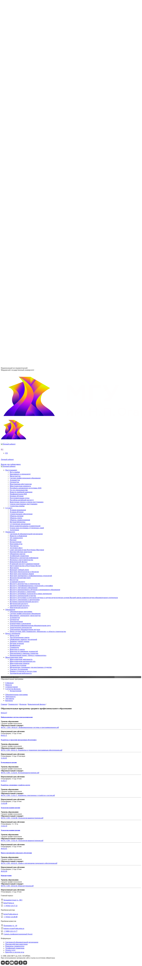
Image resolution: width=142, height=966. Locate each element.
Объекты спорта (16, 274)
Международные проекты (19, 251)
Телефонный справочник (19, 98)
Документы (14, 88)
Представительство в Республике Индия (25, 175)
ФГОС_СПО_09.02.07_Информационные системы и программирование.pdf (30, 727)
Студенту (8, 264)
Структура (14, 84)
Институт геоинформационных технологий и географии (31, 133)
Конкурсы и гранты (17, 237)
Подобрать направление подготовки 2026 (25, 306)
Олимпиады (14, 235)
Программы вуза (16, 86)
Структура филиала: (13, 689)
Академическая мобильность (21, 261)
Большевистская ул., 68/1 (10, 330)
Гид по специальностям (19, 308)
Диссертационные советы (19, 225)
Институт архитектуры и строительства (25, 131)
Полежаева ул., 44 (7, 345)
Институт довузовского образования (23, 135)
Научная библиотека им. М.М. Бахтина (24, 195)
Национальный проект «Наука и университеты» (28, 243)
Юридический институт (19, 155)
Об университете (16, 82)
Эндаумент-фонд (16, 90)
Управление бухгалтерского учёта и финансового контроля (32, 189)
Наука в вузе (14, 223)
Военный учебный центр (19, 159)
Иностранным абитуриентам (21, 302)
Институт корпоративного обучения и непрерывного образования (35, 137)
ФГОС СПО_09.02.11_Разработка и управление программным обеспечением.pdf (31, 750)
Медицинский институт (19, 151)
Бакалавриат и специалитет (20, 292)
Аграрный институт (17, 129)
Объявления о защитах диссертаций (23, 227)
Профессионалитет (12, 112)
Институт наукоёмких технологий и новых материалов (31, 141)
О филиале (9, 683)
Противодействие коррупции (21, 94)
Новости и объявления (18, 80)
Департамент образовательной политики (25, 181)
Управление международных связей (23, 185)
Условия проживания (18, 266)
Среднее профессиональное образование (25, 201)
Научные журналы (17, 231)
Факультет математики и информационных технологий (31, 165)
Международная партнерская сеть (22, 249)
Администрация (11, 687)
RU (2, 70)
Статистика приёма (17, 324)
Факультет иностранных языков (22, 163)
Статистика (14, 120)
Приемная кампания (17, 118)
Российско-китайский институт (22, 318)
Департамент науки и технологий (22, 191)
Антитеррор (14, 286)
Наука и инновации (12, 221)
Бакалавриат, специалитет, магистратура (25, 203)
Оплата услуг (10, 950)
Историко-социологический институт (24, 149)
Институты (9, 127)
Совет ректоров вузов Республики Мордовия (27, 92)
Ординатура (14, 207)
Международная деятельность (21, 248)
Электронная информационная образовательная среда (30, 213)
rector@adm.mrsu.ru (11, 914)
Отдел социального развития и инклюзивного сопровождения (33, 187)
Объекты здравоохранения (20, 276)
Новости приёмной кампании (21, 310)
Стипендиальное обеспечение (21, 270)
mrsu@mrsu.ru (9, 903)
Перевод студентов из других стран (23, 259)
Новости (13, 106)
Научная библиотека (17, 278)
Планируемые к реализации (20, 211)
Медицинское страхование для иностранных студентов (31, 255)
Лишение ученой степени (19, 229)
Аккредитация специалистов (21, 215)
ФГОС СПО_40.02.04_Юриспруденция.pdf (17, 886)
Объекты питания (16, 272)
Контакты (9, 700)
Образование (10, 197)
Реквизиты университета (14, 946)
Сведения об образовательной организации (26, 78)
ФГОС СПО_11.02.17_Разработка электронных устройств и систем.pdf (28, 795)
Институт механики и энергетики (23, 139)
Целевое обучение (17, 314)
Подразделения (11, 177)
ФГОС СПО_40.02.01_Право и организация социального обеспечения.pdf (29, 863)
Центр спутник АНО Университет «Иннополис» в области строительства (38, 219)
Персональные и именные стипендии (24, 241)
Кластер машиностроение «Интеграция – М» (27, 116)
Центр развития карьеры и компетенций (25, 282)
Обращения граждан (17, 96)
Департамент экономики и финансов (24, 193)
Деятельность (10, 696)
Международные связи (14, 246)
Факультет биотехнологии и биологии (24, 161)
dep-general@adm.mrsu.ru (10, 334)
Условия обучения (16, 268)
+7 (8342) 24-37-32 (8, 339)
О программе (15, 104)
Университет (10, 76)
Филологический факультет (20, 167)
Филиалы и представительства (17, 169)
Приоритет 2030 (11, 102)
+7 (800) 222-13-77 (8, 354)
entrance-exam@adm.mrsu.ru (11, 350)
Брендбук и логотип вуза (14, 952)
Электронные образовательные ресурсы (25, 217)
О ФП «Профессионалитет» (20, 114)
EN (2, 72)
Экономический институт (19, 153)
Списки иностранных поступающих (23, 322)
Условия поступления (18, 253)
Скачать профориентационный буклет (18, 934)
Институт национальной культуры (23, 143)
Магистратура (15, 294)
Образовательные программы (21, 199)
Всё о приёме (15, 290)
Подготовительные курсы (19, 316)
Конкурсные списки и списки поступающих (26, 320)
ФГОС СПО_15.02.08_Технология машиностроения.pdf (22, 818)
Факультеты (9, 157)
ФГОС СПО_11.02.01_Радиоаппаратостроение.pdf (20, 773)
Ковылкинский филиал (18, 171)
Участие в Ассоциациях (19, 257)
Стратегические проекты (19, 108)
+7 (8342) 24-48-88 (10, 917)
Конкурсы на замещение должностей (24, 239)
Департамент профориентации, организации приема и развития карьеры (37, 179)
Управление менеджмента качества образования (28, 183)
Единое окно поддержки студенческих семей (27, 284)
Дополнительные (16, 209)
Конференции (15, 233)
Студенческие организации (20, 280)
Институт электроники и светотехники (25, 147)
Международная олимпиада (20, 304)
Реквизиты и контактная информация (24, 100)
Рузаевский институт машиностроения (24, 173)
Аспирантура (15, 205)
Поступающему (11, 288)
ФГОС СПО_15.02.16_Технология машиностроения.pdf (22, 840)
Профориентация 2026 (18, 312)
